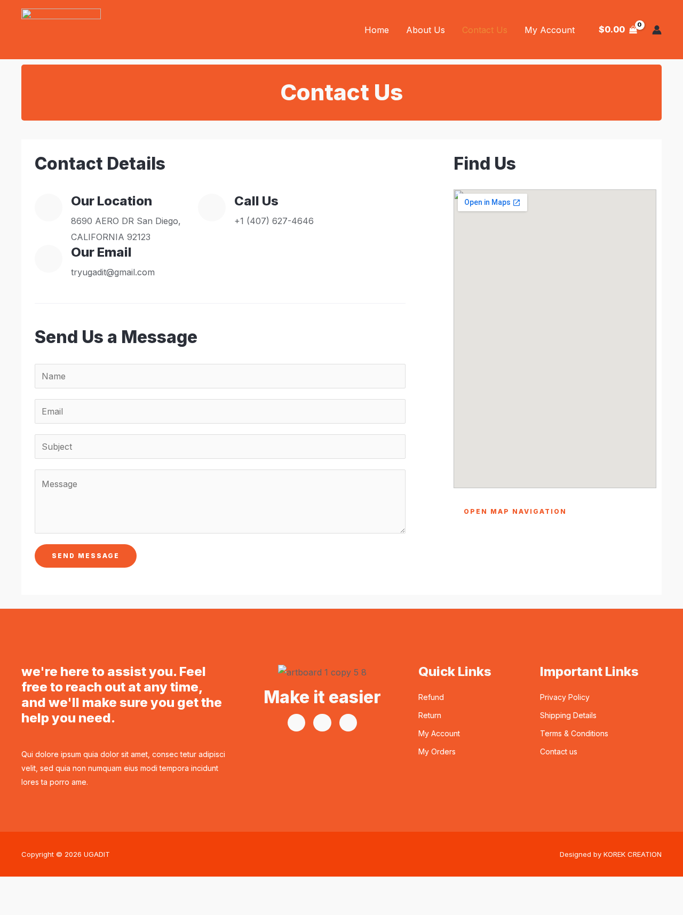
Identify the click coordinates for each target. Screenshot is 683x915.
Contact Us (484, 30)
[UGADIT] (61, 28)
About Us (425, 30)
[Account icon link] (657, 30)
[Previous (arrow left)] (17, 906)
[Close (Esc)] (127, 887)
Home (376, 30)
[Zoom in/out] (17, 887)
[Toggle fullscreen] (54, 887)
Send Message (86, 556)
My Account (550, 30)
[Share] (91, 887)
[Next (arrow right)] (54, 906)
